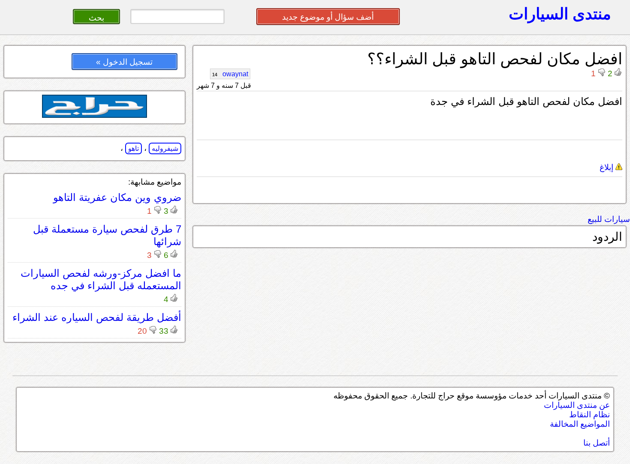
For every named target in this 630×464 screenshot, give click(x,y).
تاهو (133, 148)
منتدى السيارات (560, 14)
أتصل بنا (596, 442)
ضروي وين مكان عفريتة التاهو (117, 197)
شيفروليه (165, 148)
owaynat (230, 74)
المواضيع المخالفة (580, 423)
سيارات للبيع (609, 219)
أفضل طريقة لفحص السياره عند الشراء (96, 317)
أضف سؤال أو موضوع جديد (328, 16)
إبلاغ (607, 167)
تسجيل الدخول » (124, 61)
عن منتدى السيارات (577, 405)
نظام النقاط (589, 414)
